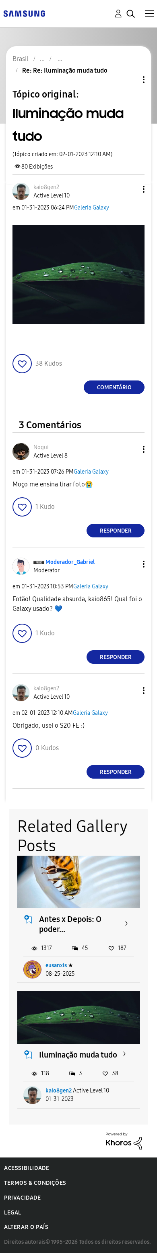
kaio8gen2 (58, 1090)
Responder (116, 530)
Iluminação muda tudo (78, 1055)
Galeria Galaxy (91, 207)
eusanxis (56, 965)
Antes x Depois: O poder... (70, 924)
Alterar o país (26, 1227)
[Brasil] (24, 13)
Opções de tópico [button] (130, 79)
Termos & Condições (35, 1183)
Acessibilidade (26, 1168)
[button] (130, 189)
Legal (12, 1212)
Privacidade (22, 1197)
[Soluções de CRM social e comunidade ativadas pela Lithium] (124, 1140)
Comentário (114, 387)
